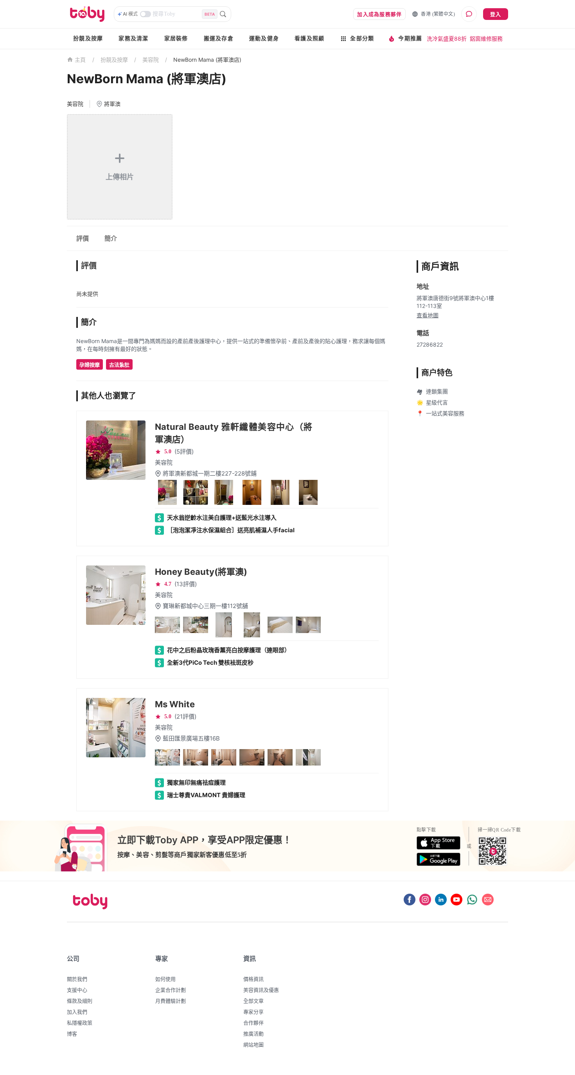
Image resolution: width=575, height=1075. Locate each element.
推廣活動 (253, 1033)
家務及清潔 (133, 38)
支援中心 (77, 990)
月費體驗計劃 (170, 1001)
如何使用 (165, 979)
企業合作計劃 (170, 990)
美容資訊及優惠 (261, 990)
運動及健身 (264, 38)
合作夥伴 (253, 1023)
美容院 (150, 59)
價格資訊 (253, 979)
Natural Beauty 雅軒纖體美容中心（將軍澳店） (233, 433)
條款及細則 (79, 1001)
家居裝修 (176, 38)
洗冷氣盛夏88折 (447, 38)
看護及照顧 (309, 38)
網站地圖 (253, 1044)
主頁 (80, 60)
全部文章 (253, 1001)
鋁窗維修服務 (486, 38)
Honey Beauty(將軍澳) (201, 572)
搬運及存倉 (219, 38)
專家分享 (253, 1012)
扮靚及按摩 (88, 38)
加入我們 (77, 1012)
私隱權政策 (79, 1023)
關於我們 (77, 979)
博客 (72, 1033)
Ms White (175, 704)
